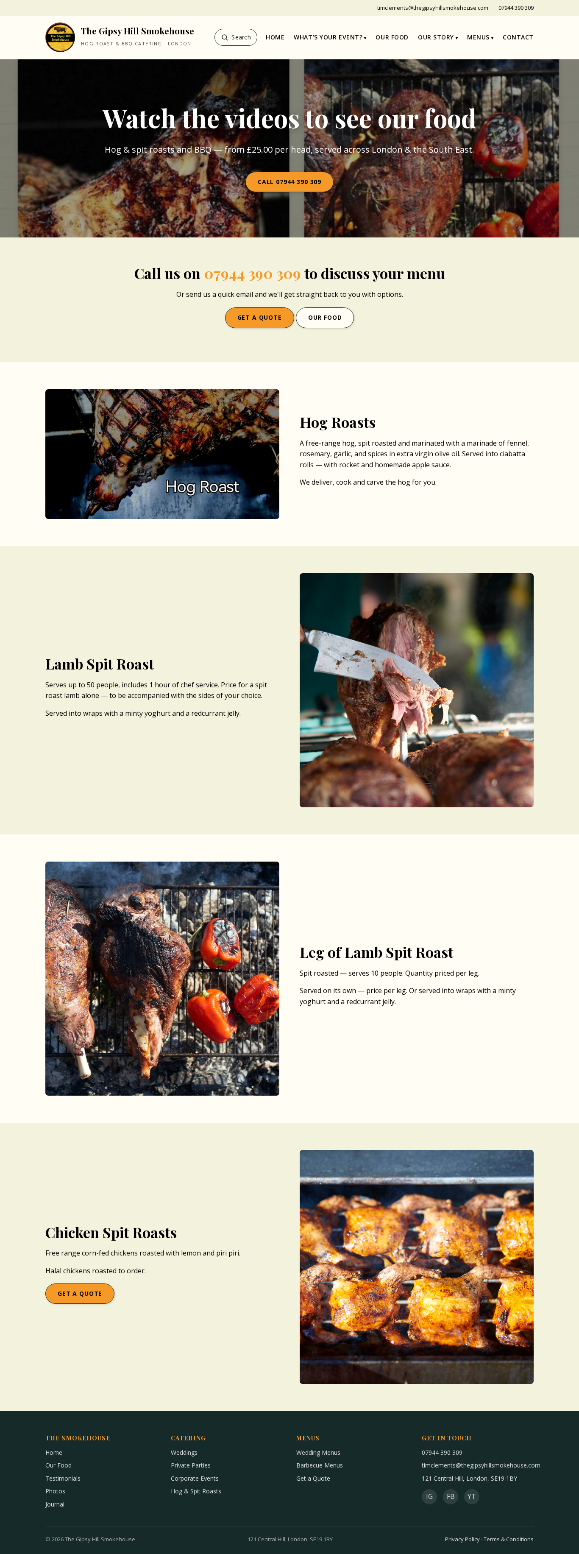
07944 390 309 (516, 7)
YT (472, 1496)
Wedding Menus (318, 1452)
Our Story (436, 37)
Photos (55, 1491)
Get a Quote (259, 317)
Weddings (184, 1452)
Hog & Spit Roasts (196, 1491)
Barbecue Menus (319, 1465)
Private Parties (191, 1465)
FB (451, 1496)
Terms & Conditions (509, 1539)
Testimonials (63, 1478)
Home (275, 37)
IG (429, 1496)
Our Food (392, 37)
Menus (478, 37)
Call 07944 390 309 (289, 182)
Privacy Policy (462, 1539)
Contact (518, 37)
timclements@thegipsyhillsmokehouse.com (432, 7)
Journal (54, 1504)
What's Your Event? (328, 37)
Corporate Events (195, 1478)
